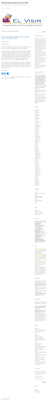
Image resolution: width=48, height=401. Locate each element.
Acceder (36, 210)
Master (6, 78)
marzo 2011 (37, 148)
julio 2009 (36, 176)
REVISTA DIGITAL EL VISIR (39, 357)
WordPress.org (37, 214)
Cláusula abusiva (42, 221)
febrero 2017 (37, 112)
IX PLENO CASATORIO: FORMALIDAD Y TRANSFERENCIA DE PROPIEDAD (40, 67)
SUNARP (36, 328)
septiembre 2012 (38, 126)
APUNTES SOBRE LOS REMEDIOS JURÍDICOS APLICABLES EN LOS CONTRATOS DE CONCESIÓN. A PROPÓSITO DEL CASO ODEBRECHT (40, 61)
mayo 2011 (37, 146)
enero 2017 (37, 113)
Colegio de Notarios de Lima (40, 331)
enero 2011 (37, 151)
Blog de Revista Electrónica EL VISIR (14, 3)
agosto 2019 (37, 109)
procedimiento (39, 238)
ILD (35, 231)
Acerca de (8, 8)
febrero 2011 (37, 150)
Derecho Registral (37, 228)
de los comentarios (39, 212)
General (36, 194)
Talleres (36, 241)
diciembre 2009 (37, 169)
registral (42, 239)
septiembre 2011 (38, 140)
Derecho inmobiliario (38, 227)
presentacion (37, 237)
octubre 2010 (37, 155)
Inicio (2, 8)
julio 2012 (36, 129)
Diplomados (42, 228)
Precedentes (43, 235)
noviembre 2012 (38, 125)
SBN (35, 203)
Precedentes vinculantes (38, 236)
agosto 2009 (37, 175)
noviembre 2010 (38, 154)
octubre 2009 (37, 172)
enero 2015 (37, 120)
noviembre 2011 (38, 137)
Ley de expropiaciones (43, 232)
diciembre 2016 (37, 115)
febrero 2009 (37, 183)
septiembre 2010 (38, 157)
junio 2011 (36, 144)
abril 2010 (36, 164)
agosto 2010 (37, 158)
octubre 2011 (37, 139)
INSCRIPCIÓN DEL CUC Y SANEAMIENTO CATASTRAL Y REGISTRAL (40, 96)
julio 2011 (36, 143)
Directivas (36, 229)
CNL (45, 221)
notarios (38, 235)
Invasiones (42, 231)
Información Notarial (38, 196)
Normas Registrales (38, 200)
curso (41, 226)
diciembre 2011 (37, 136)
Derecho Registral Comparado (40, 193)
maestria (36, 233)
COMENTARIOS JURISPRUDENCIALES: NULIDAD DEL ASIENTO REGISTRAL (40, 87)
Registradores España (39, 336)
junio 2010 (36, 161)
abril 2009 (36, 180)
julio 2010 (36, 159)
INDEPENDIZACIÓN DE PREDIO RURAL (40, 92)
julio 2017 (36, 111)
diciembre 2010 (37, 153)
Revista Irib (37, 335)
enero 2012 (37, 134)
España (37, 230)
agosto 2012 (37, 127)
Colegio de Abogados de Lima (40, 329)
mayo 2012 (37, 130)
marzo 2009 (37, 182)
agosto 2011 (37, 141)
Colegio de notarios (38, 224)
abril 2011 (36, 147)
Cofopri (36, 192)
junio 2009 (36, 178)
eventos (41, 230)
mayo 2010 (37, 162)
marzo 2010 (37, 165)
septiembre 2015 (38, 118)
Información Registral (15, 76)
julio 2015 (36, 119)
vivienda (36, 242)
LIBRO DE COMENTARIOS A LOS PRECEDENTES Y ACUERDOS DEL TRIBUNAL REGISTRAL (40, 48)
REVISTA (37, 240)
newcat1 (36, 198)
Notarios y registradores (39, 338)
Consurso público (37, 226)
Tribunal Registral (40, 241)
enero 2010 (37, 168)
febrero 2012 (37, 133)
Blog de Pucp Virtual (38, 343)
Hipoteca (43, 230)
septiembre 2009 (38, 173)
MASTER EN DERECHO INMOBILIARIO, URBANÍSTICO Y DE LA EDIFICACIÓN (15, 37)
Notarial (43, 234)
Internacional (38, 231)
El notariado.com (38, 345)
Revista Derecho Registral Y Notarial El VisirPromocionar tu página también (40, 363)
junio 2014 (36, 123)
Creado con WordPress (5, 398)
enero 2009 (37, 185)
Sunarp (43, 240)
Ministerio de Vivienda (38, 234)
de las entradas (38, 211)
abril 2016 (36, 116)
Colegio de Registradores (40, 225)
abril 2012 (36, 132)
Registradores (37, 239)
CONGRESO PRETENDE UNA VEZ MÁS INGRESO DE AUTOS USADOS (41, 259)
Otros (36, 201)
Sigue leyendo (4, 70)
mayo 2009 (37, 179)
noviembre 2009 (38, 171)
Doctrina (40, 229)
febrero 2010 (37, 166)
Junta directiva (37, 232)
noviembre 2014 (38, 122)
